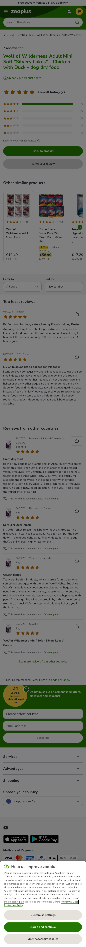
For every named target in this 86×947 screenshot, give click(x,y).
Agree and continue (43, 927)
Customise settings (43, 915)
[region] (43, 904)
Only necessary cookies (43, 939)
